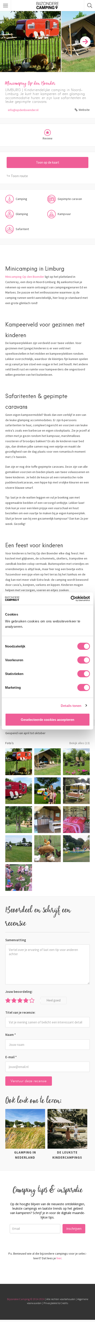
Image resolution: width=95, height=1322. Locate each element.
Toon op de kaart (47, 162)
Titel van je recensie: (20, 1012)
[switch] (83, 660)
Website (84, 110)
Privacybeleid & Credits (56, 1303)
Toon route (19, 176)
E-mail (11, 1057)
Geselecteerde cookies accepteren (47, 720)
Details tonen (71, 705)
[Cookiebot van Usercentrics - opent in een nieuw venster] (70, 599)
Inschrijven (74, 1228)
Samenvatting (15, 940)
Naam (10, 1035)
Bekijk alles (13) (79, 743)
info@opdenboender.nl (23, 110)
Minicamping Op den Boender (24, 277)
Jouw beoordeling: (19, 992)
